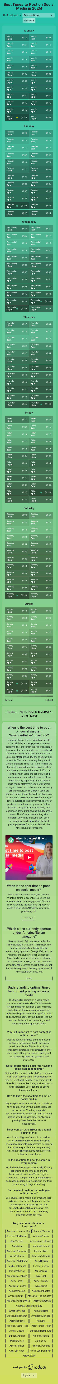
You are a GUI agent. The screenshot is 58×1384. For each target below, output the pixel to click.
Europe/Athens (17, 1335)
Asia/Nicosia (16, 1241)
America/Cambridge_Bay (29, 1306)
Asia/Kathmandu (42, 1301)
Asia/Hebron (41, 1261)
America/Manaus (41, 1256)
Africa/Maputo (16, 1331)
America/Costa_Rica (17, 1326)
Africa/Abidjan (17, 1345)
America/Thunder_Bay (18, 1231)
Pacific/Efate (17, 1340)
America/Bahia (41, 1236)
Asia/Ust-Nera (41, 1311)
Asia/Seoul (41, 1340)
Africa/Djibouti (15, 1296)
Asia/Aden (17, 1246)
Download (29, 20)
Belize (29, 978)
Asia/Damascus (17, 1291)
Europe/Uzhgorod (41, 1246)
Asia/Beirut (41, 1286)
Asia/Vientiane (17, 1321)
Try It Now (28, 918)
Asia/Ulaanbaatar (41, 1291)
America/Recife (41, 1335)
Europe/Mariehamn (17, 1316)
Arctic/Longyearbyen (40, 1350)
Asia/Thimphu (41, 1281)
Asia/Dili (41, 1321)
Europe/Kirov (41, 1251)
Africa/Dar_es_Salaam (39, 1296)
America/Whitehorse (17, 1261)
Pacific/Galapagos (17, 1266)
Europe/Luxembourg (40, 1331)
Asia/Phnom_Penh (41, 1326)
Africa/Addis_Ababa (40, 1241)
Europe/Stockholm (17, 1236)
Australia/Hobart (17, 1286)
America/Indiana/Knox (18, 1301)
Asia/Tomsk (17, 1281)
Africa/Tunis (41, 1271)
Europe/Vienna (41, 1266)
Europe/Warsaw (42, 1231)
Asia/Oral (41, 1276)
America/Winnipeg (40, 1316)
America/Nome (17, 1311)
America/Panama (41, 1345)
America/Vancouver (17, 1251)
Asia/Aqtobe (29, 1355)
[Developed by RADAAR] (29, 1367)
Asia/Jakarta (17, 1256)
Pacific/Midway (17, 1271)
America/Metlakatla (17, 1276)
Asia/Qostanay (16, 1350)
